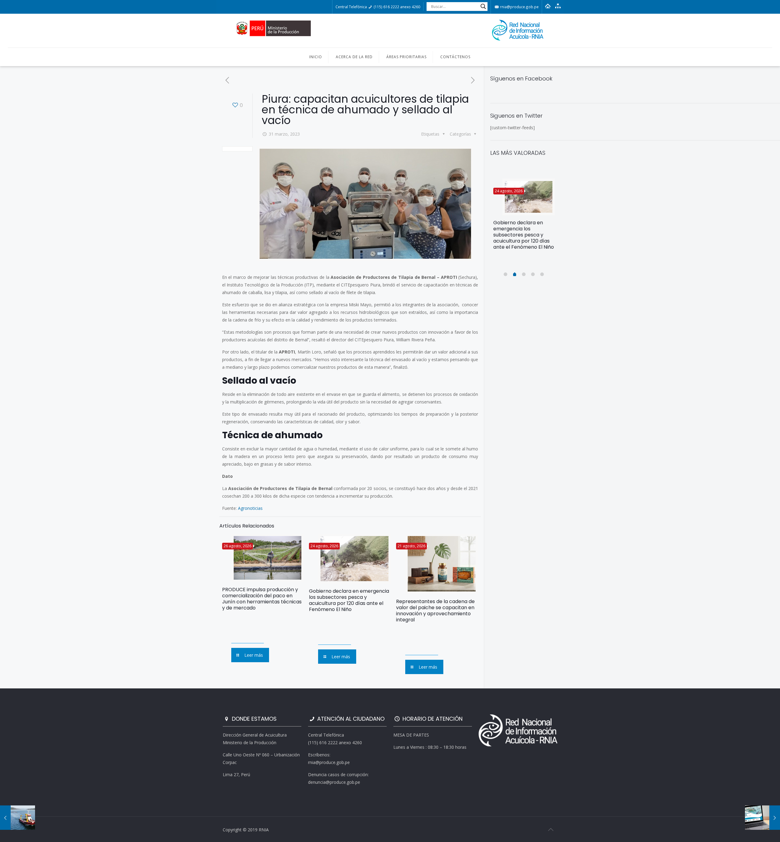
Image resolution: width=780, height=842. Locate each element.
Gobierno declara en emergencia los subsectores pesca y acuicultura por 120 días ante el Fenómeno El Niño (349, 600)
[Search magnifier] (483, 6)
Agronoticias (250, 508)
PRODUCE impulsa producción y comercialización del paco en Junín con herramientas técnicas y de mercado (262, 598)
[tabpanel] (524, 217)
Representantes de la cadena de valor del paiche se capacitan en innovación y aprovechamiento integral (435, 610)
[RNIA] (389, 31)
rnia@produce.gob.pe (519, 6)
